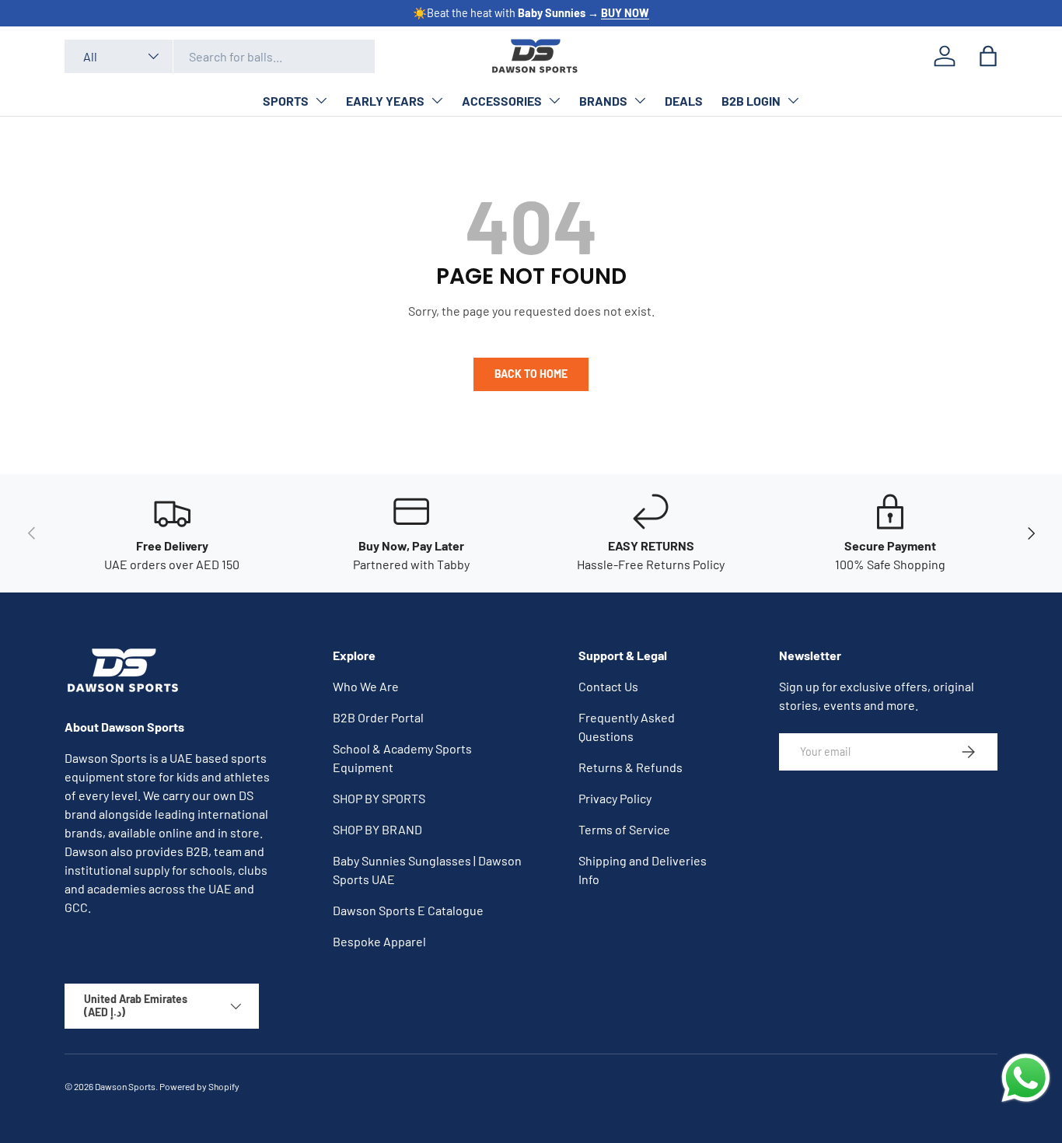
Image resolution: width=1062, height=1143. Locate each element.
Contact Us (608, 686)
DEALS (684, 100)
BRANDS (603, 100)
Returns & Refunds (630, 767)
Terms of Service (624, 829)
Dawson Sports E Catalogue (408, 910)
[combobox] (220, 56)
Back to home (531, 373)
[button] (988, 56)
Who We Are (366, 686)
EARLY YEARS (385, 100)
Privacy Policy (615, 798)
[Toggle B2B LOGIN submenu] (793, 100)
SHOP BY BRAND (377, 829)
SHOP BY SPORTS (379, 798)
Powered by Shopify (199, 1086)
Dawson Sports (125, 1086)
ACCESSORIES (502, 100)
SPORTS (286, 100)
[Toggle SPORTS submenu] (321, 100)
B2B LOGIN (751, 100)
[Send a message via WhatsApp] (1025, 1078)
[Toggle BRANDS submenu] (640, 100)
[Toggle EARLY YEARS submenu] (437, 100)
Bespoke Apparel (379, 941)
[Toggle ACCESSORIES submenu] (554, 100)
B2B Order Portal (378, 717)
